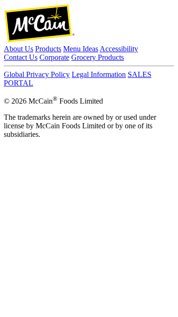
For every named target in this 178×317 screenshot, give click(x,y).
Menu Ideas (80, 49)
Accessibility (119, 49)
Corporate (54, 57)
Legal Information (99, 74)
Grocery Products (97, 57)
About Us (18, 49)
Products (48, 49)
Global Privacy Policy (37, 74)
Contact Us (20, 57)
